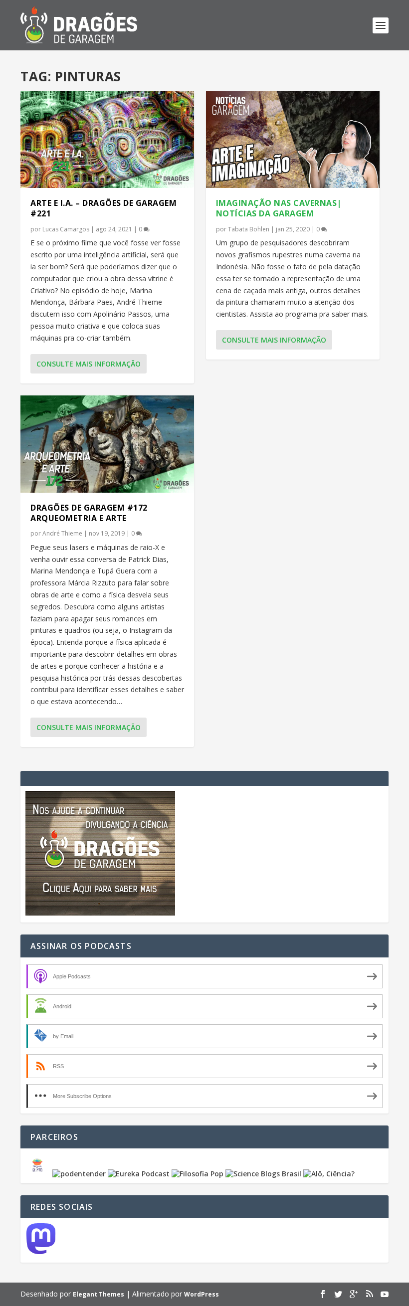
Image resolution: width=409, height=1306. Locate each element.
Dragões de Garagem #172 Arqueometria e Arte (89, 513)
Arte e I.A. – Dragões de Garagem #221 (103, 208)
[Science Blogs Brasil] (263, 1173)
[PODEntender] (79, 1173)
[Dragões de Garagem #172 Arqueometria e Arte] (107, 444)
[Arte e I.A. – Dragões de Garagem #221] (107, 139)
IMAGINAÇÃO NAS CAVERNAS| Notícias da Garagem (279, 208)
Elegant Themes (98, 1294)
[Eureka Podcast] (139, 1173)
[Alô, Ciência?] (329, 1173)
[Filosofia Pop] (197, 1173)
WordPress (201, 1294)
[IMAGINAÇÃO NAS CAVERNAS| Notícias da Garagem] (293, 139)
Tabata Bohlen (248, 229)
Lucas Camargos (65, 229)
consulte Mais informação (88, 364)
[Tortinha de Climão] (38, 1173)
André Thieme (62, 533)
